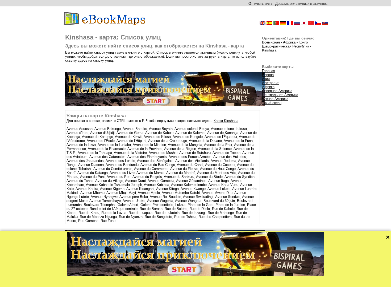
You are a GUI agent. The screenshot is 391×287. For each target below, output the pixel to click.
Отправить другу (260, 4)
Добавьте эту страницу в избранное (301, 4)
